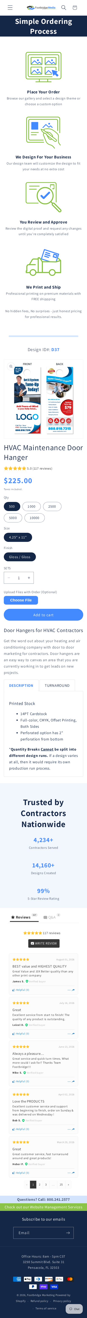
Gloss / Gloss (20, 557)
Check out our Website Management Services (43, 1207)
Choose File (21, 600)
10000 (34, 517)
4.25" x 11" (18, 537)
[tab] (21, 685)
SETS (7, 568)
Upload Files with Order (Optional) (30, 592)
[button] (10, 7)
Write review (45, 943)
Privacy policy (62, 1301)
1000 (31, 506)
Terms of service (45, 1308)
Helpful (20, 990)
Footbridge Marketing (41, 1295)
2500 (52, 506)
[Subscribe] (67, 1233)
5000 (13, 517)
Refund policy (39, 1301)
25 (61, 1184)
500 (12, 506)
